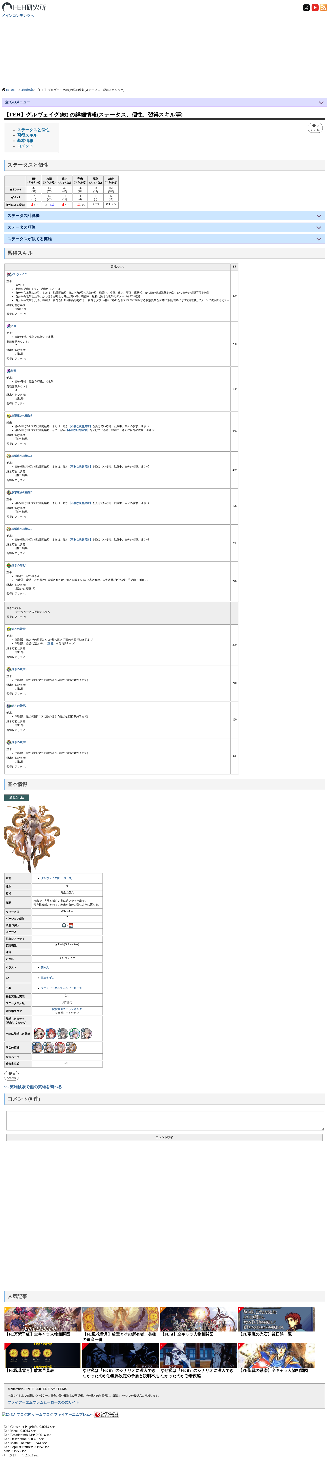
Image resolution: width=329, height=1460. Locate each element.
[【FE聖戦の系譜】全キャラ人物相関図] (276, 1355)
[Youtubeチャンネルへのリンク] (315, 7)
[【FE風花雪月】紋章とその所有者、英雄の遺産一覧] (120, 1319)
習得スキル (27, 135)
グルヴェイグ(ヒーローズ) (56, 878)
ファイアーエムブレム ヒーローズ (61, 988)
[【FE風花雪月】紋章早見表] (42, 1355)
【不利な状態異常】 (80, 426)
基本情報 (25, 140)
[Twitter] (307, 7)
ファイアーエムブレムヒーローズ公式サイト (43, 1402)
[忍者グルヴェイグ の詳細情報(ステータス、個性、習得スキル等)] (71, 1047)
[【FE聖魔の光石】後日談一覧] (276, 1319)
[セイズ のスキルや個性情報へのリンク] (74, 1033)
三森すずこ (47, 977)
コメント (25, 146)
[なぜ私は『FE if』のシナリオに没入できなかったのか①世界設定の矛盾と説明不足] (120, 1355)
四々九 (45, 967)
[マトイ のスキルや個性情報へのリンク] (51, 1033)
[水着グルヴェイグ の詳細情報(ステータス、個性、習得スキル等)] (60, 1047)
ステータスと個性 (33, 130)
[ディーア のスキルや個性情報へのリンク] (62, 1033)
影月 (13, 370)
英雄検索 (27, 90)
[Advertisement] (164, 50)
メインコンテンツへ (18, 15)
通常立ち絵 (16, 797)
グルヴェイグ (19, 274)
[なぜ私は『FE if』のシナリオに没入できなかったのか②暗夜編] (198, 1355)
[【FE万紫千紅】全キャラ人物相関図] (42, 1319)
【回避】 (50, 643)
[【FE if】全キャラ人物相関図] (198, 1319)
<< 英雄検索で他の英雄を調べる (33, 1087)
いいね (315, 127)
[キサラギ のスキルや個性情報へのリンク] (86, 1033)
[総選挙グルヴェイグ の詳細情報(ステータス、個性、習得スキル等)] (37, 1047)
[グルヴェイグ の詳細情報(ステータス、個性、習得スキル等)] (48, 1047)
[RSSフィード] (323, 7)
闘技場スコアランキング (67, 1009)
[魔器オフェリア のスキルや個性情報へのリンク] (39, 1033)
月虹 (13, 326)
